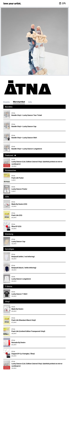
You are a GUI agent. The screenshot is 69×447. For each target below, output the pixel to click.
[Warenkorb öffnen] (60, 3)
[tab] (7, 102)
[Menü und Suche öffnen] (64, 3)
